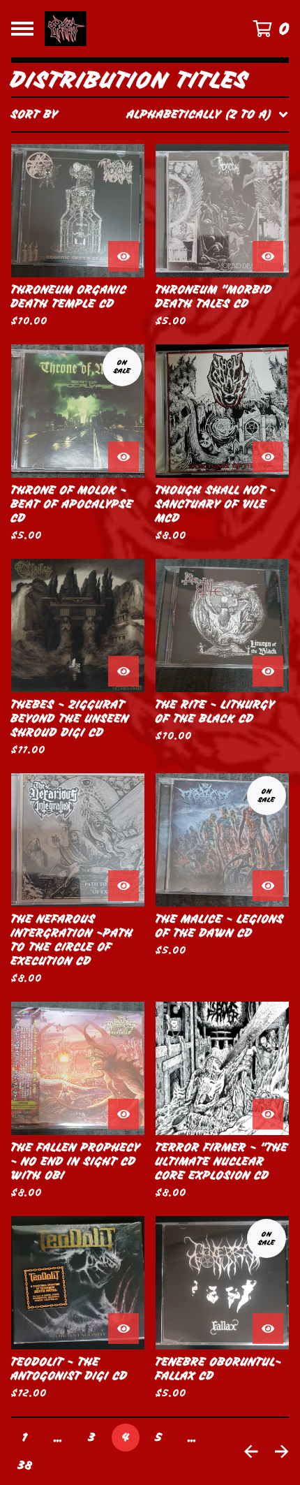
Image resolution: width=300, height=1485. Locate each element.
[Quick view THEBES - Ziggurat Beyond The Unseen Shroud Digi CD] (123, 671)
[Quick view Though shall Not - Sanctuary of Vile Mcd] (268, 456)
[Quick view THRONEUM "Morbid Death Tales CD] (268, 256)
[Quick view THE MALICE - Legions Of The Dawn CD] (268, 885)
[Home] (130, 28)
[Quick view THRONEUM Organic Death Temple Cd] (123, 256)
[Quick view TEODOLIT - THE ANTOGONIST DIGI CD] (123, 1328)
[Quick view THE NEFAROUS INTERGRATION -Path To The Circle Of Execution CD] (123, 885)
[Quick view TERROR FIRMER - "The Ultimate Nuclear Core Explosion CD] (268, 1114)
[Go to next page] (282, 1451)
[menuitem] (150, 114)
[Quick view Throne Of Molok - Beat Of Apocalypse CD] (123, 456)
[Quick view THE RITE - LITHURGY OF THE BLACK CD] (268, 671)
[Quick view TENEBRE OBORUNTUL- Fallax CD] (268, 1328)
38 (25, 1465)
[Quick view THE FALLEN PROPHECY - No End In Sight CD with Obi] (123, 1114)
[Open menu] (22, 28)
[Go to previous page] (251, 1451)
